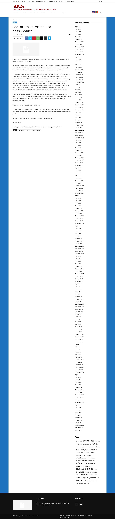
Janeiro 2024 (78, 100)
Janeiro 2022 (78, 155)
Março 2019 (78, 238)
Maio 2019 (78, 233)
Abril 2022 (78, 148)
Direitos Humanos (85, 452)
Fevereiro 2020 (79, 211)
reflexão (78, 474)
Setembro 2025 (79, 54)
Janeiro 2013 (78, 422)
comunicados (89, 447)
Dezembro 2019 (79, 216)
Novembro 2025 (79, 49)
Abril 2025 (78, 64)
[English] (93, 12)
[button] (100, 13)
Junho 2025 (78, 59)
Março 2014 (78, 387)
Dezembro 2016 (79, 304)
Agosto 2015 (78, 344)
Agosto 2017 (78, 284)
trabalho (91, 481)
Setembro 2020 (79, 193)
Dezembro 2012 (79, 425)
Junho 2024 (78, 87)
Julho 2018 (78, 256)
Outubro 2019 (79, 221)
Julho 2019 (78, 228)
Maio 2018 (78, 261)
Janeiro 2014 (78, 392)
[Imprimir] (45, 38)
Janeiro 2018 (78, 271)
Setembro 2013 (79, 402)
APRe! (95, 444)
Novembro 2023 (79, 105)
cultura (77, 449)
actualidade (97, 441)
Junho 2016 (78, 319)
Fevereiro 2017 (79, 299)
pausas (96, 469)
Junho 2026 (78, 32)
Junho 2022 (78, 142)
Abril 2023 (78, 120)
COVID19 (97, 447)
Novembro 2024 (79, 77)
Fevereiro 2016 (79, 329)
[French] (95, 12)
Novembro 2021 (79, 160)
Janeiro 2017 (78, 301)
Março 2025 (78, 67)
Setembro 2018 (79, 253)
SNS (98, 477)
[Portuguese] (97, 12)
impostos (91, 461)
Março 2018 (78, 266)
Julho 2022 (78, 140)
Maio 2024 (78, 90)
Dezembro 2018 (79, 246)
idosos (28, 130)
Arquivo (14, 22)
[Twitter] (30, 38)
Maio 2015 (78, 352)
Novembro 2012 (79, 427)
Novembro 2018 (79, 248)
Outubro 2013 (79, 400)
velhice (38, 130)
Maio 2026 (78, 34)
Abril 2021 (78, 175)
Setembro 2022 (79, 137)
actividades (88, 441)
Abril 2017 (78, 294)
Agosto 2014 (78, 375)
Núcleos (80, 469)
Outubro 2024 (79, 79)
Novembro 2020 (79, 188)
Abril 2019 (78, 236)
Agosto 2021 (78, 168)
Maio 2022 (78, 145)
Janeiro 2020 (78, 213)
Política (87, 472)
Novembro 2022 (79, 132)
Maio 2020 (78, 203)
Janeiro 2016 (78, 332)
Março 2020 (78, 208)
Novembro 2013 (79, 397)
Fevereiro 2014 (79, 390)
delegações (85, 449)
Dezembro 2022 (79, 130)
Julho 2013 (78, 407)
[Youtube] (101, 1)
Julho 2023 (78, 112)
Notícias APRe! (88, 466)
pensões (80, 472)
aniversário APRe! (87, 444)
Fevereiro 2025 (79, 69)
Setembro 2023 (79, 110)
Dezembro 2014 (79, 364)
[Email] (41, 38)
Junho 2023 (78, 115)
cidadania (81, 447)
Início (14, 20)
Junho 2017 (78, 289)
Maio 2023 (78, 117)
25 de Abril (79, 441)
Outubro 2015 (79, 339)
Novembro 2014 (79, 367)
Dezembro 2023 (79, 102)
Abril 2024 (78, 92)
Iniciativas (91, 463)
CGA (77, 447)
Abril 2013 (78, 415)
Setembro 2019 (79, 223)
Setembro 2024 (79, 82)
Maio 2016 (78, 322)
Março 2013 (78, 417)
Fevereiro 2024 (79, 97)
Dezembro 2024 (79, 74)
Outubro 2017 (79, 279)
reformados (84, 475)
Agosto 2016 (78, 314)
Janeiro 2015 (78, 362)
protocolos (93, 472)
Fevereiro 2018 (79, 269)
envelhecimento (21, 130)
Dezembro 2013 (79, 395)
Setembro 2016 (79, 311)
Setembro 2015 (79, 342)
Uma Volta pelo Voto (81, 483)
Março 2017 (78, 296)
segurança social (89, 477)
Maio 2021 (78, 173)
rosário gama (93, 475)
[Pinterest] (34, 38)
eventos (78, 461)
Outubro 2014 (79, 369)
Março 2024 (78, 95)
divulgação (93, 452)
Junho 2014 (78, 380)
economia (80, 455)
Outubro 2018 (79, 251)
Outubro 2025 (79, 52)
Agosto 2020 (78, 195)
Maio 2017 (78, 291)
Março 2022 (78, 150)
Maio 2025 (78, 62)
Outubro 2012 (79, 430)
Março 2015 (78, 357)
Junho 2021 (78, 170)
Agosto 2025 (78, 57)
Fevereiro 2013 (79, 420)
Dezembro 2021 (79, 158)
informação (81, 463)
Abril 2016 (78, 324)
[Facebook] (100, 1)
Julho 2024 (78, 84)
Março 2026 (78, 39)
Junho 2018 (78, 259)
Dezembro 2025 (79, 47)
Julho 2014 (78, 377)
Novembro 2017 (79, 276)
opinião (33, 130)
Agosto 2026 (78, 26)
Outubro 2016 (79, 309)
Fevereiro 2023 (79, 125)
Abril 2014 (78, 385)
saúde (78, 477)
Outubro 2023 (79, 107)
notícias (79, 466)
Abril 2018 (78, 264)
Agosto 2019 (78, 226)
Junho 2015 (78, 349)
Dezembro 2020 (79, 185)
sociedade (81, 480)
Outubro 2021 (79, 163)
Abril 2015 (78, 354)
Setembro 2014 (79, 372)
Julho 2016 (78, 317)
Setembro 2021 (79, 165)
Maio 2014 (78, 382)
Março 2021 (78, 178)
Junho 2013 (78, 410)
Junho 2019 (78, 231)
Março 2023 (78, 122)
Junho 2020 (78, 200)
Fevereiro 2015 (79, 359)
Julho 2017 (78, 286)
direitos (78, 452)
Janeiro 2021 (78, 183)
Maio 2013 (78, 412)
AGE (81, 444)
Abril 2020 (78, 206)
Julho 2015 (78, 347)
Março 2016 (78, 327)
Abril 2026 (78, 37)
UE (96, 481)
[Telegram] (49, 38)
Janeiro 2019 (78, 243)
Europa (92, 458)
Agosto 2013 (78, 405)
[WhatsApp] (38, 38)
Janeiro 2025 (78, 72)
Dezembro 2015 (79, 334)
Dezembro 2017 (79, 274)
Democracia (93, 449)
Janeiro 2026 (78, 44)
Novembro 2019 (79, 218)
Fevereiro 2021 (79, 180)
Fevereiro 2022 (79, 153)
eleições (89, 455)
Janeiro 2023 (78, 127)
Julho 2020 (78, 198)
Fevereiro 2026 (79, 42)
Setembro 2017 (79, 281)
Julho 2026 (78, 29)
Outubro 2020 (79, 190)
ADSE (77, 444)
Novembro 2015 (79, 337)
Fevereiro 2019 (79, 241)
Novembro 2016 (79, 306)
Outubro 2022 (79, 135)
